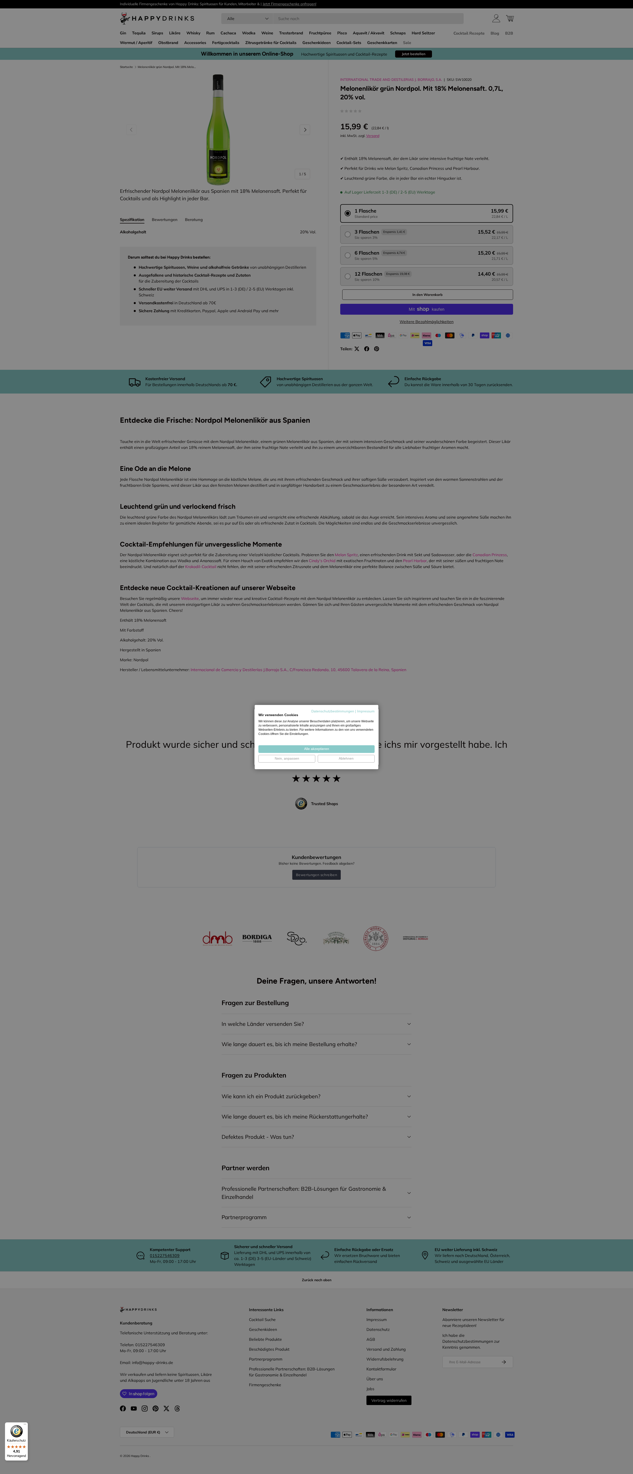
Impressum (366, 711)
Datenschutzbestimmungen (332, 711)
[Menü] (25, 1425)
